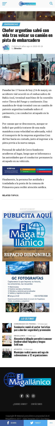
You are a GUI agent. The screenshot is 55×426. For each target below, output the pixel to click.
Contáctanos (36, 404)
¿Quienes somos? (20, 404)
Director (18, 48)
